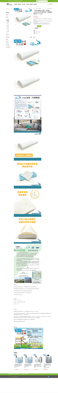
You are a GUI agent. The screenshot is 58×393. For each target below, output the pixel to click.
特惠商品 (7, 14)
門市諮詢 (7, 36)
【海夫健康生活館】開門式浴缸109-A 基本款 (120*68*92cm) (18, 365)
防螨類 (7, 39)
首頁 (34, 8)
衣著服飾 (8, 31)
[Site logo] (10, 4)
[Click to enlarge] (15, 25)
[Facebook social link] (35, 33)
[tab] (31, 37)
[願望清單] (48, 4)
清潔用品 (8, 34)
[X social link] (36, 33)
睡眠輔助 (8, 20)
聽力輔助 (8, 22)
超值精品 (7, 42)
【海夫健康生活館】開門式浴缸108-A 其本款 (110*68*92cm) (27, 365)
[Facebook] (48, 376)
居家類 (7, 17)
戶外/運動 (7, 44)
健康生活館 (7, 37)
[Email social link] (37, 33)
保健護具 (8, 19)
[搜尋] (47, 1)
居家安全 (8, 28)
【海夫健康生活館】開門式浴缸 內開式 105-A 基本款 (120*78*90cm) (38, 365)
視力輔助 (8, 25)
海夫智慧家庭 (8, 47)
